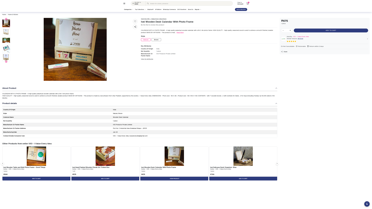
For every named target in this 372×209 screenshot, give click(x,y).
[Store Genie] (367, 204)
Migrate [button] (197, 9)
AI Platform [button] (158, 9)
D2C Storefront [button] (181, 9)
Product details (9, 103)
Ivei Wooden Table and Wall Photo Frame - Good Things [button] (24, 167)
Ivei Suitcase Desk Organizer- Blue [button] (223, 167)
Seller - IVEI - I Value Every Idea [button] (13, 169)
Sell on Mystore (241, 9)
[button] (124, 3)
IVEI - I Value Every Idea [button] (298, 36)
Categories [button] (128, 9)
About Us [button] (190, 9)
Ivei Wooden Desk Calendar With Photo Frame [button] (158, 167)
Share (285, 52)
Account (240, 3)
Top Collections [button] (139, 9)
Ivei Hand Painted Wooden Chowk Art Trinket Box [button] (90, 167)
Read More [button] (180, 32)
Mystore (300, 38)
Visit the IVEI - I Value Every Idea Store (153, 19)
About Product (9, 88)
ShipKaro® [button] (150, 9)
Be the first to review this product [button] (152, 25)
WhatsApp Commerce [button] (169, 9)
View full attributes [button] (147, 59)
